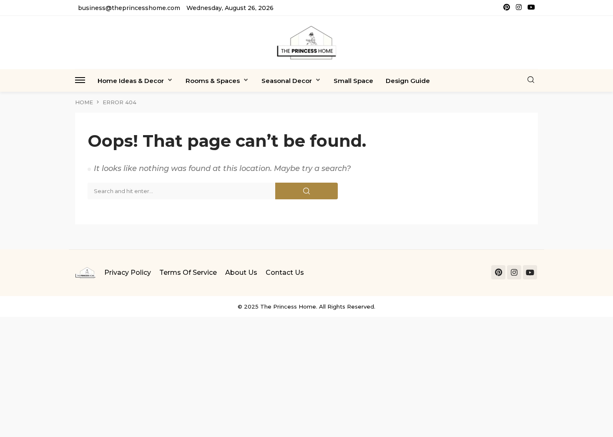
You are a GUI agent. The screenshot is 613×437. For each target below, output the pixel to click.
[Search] (531, 80)
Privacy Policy (127, 272)
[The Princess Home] (306, 42)
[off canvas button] (80, 80)
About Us (241, 272)
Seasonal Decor (286, 81)
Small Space (353, 81)
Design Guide (408, 81)
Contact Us (285, 272)
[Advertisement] (250, 375)
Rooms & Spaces (213, 81)
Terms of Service (188, 272)
